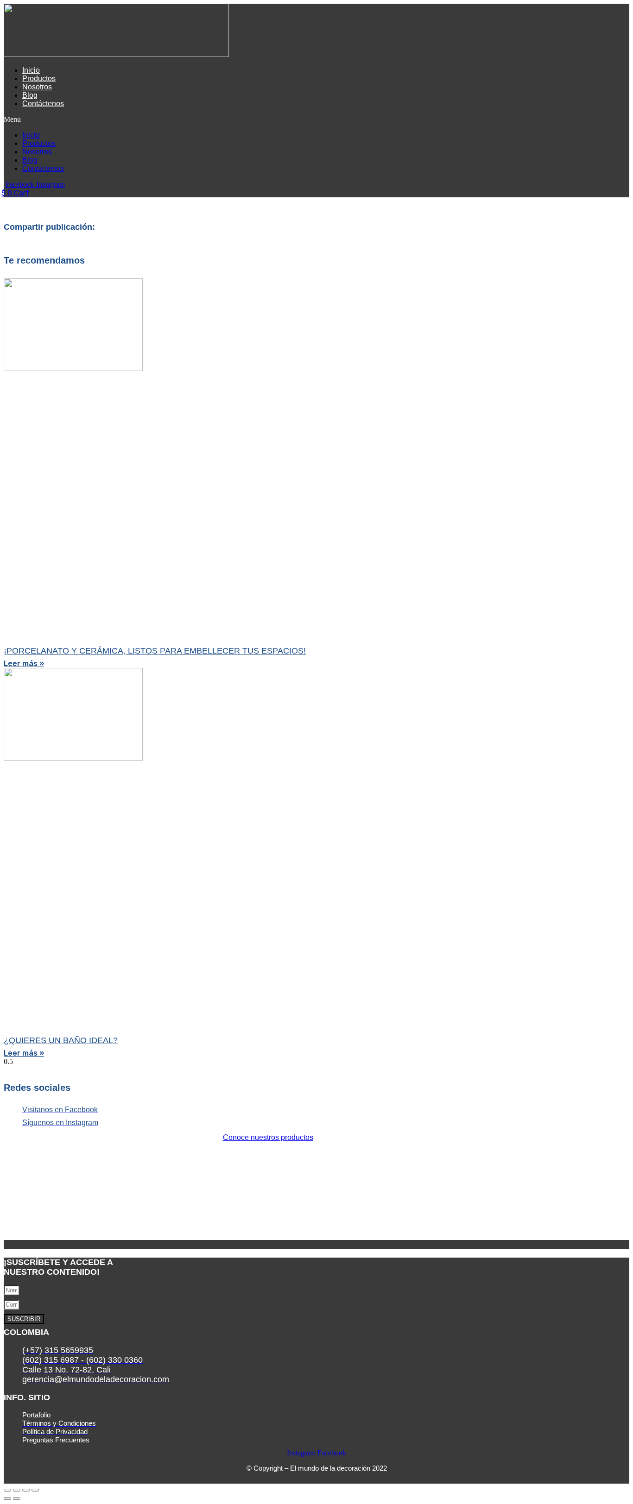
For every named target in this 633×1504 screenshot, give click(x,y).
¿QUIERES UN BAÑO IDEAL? (61, 1040)
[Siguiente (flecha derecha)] (16, 1498)
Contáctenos (43, 103)
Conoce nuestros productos (268, 1137)
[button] (191, 119)
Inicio (31, 70)
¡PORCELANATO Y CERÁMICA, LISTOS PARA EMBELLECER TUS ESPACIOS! (155, 650)
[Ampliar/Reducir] (7, 1490)
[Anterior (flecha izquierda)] (7, 1498)
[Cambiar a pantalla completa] (16, 1490)
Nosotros (37, 87)
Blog (30, 95)
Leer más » (24, 663)
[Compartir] (26, 1490)
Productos (39, 78)
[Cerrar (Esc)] (35, 1490)
